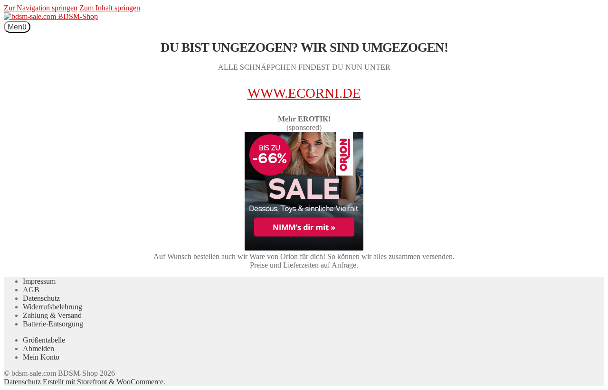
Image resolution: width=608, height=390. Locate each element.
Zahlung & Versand (52, 315)
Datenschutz (41, 298)
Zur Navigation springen (40, 8)
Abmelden (38, 348)
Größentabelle (44, 340)
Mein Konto (41, 357)
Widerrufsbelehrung (52, 307)
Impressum (39, 281)
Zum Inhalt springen (109, 8)
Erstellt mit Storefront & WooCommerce (103, 382)
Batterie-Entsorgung (53, 324)
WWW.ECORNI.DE (304, 93)
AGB (31, 290)
